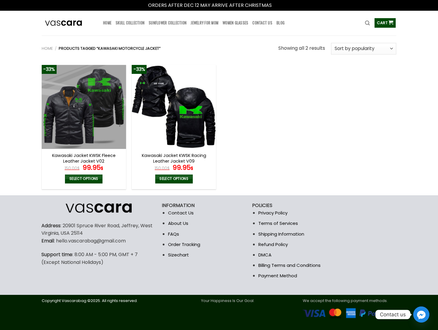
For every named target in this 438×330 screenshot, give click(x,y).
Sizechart (178, 255)
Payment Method (277, 276)
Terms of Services (278, 223)
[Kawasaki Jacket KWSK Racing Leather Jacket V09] (174, 107)
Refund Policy (273, 244)
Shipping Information (281, 234)
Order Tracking (184, 244)
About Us (178, 223)
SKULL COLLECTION (130, 23)
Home (47, 48)
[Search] (367, 23)
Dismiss (281, 5)
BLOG (281, 23)
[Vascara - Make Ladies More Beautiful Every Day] (68, 23)
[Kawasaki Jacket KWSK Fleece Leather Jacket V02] (84, 107)
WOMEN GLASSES (235, 23)
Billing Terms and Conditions (289, 265)
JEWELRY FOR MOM (204, 23)
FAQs (173, 234)
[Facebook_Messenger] (421, 314)
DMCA (264, 255)
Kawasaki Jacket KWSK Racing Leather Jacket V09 (174, 158)
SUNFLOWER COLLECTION (168, 23)
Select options (83, 178)
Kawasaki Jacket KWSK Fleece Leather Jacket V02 (84, 158)
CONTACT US (262, 23)
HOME (107, 23)
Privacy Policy (273, 213)
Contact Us (181, 213)
